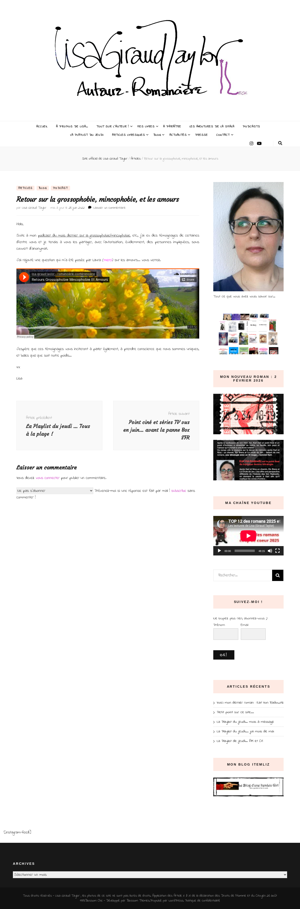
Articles (25, 188)
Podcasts (251, 126)
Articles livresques (128, 135)
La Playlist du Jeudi (87, 135)
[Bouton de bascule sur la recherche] (280, 143)
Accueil (42, 126)
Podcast (60, 188)
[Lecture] (219, 550)
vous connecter (48, 478)
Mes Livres (146, 126)
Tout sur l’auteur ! (113, 126)
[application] (248, 535)
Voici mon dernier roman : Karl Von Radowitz (250, 702)
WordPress (176, 900)
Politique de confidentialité (202, 900)
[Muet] (270, 550)
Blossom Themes (138, 900)
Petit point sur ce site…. (235, 712)
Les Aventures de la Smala (212, 126)
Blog (157, 135)
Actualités (178, 135)
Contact (223, 135)
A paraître (172, 126)
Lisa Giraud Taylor (34, 207)
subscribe (178, 491)
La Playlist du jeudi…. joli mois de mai (245, 731)
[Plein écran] (277, 550)
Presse (201, 135)
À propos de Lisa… (72, 126)
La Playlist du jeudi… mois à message (245, 722)
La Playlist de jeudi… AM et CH (240, 741)
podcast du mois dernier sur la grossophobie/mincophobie (84, 235)
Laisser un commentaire (110, 207)
